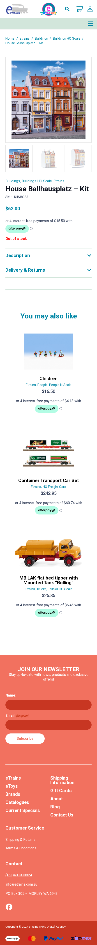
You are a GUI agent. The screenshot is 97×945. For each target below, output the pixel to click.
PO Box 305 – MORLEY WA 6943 (31, 893)
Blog (55, 807)
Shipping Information (62, 780)
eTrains (13, 778)
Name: (10, 695)
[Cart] (79, 9)
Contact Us (61, 815)
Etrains (25, 39)
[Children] (48, 375)
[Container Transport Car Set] (48, 477)
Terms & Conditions (20, 848)
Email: (17, 715)
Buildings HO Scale (66, 39)
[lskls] (90, 9)
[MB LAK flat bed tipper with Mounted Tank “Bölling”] (48, 579)
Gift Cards (61, 790)
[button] (67, 9)
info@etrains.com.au (21, 884)
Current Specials (22, 810)
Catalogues (17, 802)
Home (9, 39)
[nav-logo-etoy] (31, 9)
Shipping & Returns (20, 839)
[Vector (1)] (8, 906)
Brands (12, 794)
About (56, 798)
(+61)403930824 (18, 875)
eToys (11, 786)
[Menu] (90, 23)
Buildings (41, 39)
